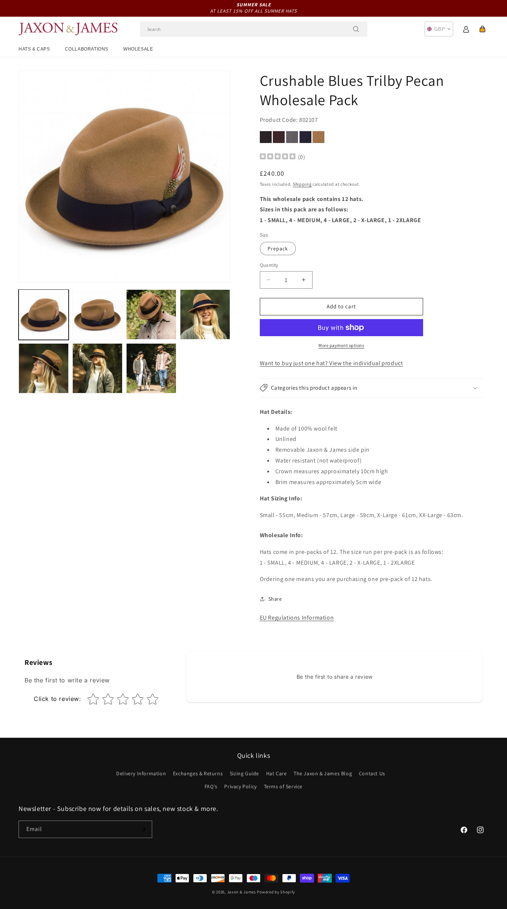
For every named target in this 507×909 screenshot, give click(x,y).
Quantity (269, 265)
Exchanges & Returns (198, 773)
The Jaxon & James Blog (323, 773)
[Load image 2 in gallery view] (97, 314)
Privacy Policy (240, 786)
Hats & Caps (34, 49)
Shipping (302, 184)
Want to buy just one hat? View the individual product (331, 363)
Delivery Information (141, 773)
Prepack (278, 248)
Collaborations (86, 49)
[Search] (356, 29)
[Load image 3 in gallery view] (151, 314)
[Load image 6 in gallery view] (97, 368)
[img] (277, 157)
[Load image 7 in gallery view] (151, 368)
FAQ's (211, 786)
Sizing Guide (244, 773)
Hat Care (276, 773)
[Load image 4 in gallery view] (205, 314)
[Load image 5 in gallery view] (44, 368)
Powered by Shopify (276, 892)
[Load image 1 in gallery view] (44, 314)
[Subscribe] (143, 829)
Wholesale (138, 49)
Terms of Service (283, 786)
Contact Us (372, 773)
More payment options (341, 345)
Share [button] (275, 598)
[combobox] (253, 29)
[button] (482, 29)
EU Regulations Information (297, 617)
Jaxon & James (241, 892)
